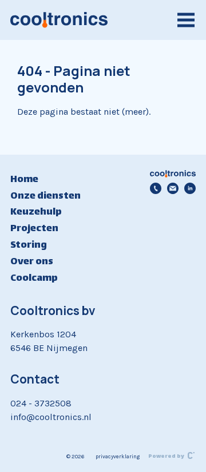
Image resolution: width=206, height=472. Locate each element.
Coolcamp (34, 278)
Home (24, 179)
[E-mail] (173, 188)
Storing (28, 245)
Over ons (31, 262)
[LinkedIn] (190, 188)
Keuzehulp (36, 212)
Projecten (34, 228)
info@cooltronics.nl (51, 417)
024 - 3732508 (41, 403)
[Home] (59, 20)
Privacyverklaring (118, 456)
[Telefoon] (155, 188)
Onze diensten (45, 196)
